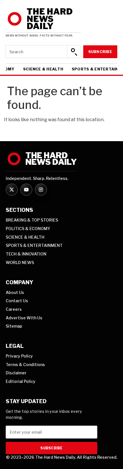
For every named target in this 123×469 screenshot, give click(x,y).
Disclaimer (16, 372)
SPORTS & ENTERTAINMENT (34, 245)
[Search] (73, 51)
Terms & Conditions (25, 364)
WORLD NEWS (20, 262)
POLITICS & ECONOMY (28, 228)
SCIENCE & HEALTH (43, 69)
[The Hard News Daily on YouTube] (26, 190)
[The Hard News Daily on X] (12, 190)
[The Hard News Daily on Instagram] (41, 190)
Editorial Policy (20, 381)
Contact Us (17, 300)
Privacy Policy (19, 356)
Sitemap (14, 326)
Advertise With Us (24, 317)
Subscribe (100, 51)
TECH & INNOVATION (26, 253)
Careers (14, 309)
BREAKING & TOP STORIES (32, 220)
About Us (15, 292)
